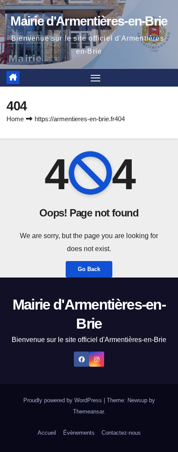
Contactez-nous (121, 432)
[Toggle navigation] (95, 78)
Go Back (89, 269)
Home (15, 119)
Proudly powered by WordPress (63, 400)
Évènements (79, 432)
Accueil (47, 432)
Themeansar (88, 411)
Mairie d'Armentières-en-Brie (88, 21)
